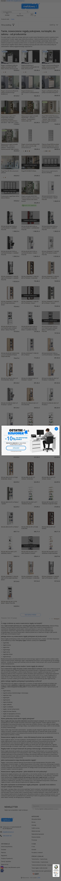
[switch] (56, 875)
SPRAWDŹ (16, 448)
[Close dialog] (56, 428)
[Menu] (59, 865)
